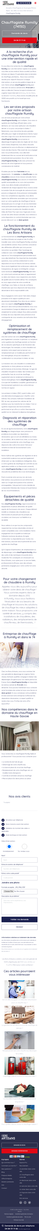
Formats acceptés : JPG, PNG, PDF (13, 887)
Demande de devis (20, 33)
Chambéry (12, 96)
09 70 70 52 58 (25, 3)
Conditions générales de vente (14, 1217)
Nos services (24, 1198)
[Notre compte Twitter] (29, 1202)
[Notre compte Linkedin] (21, 1202)
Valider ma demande (19, 919)
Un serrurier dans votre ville (28, 1186)
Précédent (19, 927)
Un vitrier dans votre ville (28, 1189)
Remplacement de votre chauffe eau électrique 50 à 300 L (19, 1052)
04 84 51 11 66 (19, 40)
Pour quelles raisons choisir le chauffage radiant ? (20, 1124)
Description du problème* (10, 896)
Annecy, (23, 93)
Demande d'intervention (20, 1151)
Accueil (8, 8)
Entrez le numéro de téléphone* (12, 864)
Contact (4, 1188)
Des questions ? (7, 1169)
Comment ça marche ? (9, 1166)
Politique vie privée (19, 1220)
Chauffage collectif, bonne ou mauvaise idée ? (19, 1076)
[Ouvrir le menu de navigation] (35, 3)
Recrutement (24, 1166)
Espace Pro (23, 1162)
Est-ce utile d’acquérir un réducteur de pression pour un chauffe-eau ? (19, 1001)
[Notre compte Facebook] (25, 1202)
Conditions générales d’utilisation (24, 1214)
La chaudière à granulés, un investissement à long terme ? (19, 1100)
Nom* (3, 855)
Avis (3, 1185)
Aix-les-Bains (30, 93)
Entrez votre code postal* (10, 873)
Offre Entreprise (7, 1178)
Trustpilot (7, 802)
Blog (3, 1172)
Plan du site (27, 1217)
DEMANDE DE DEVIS (19, 1145)
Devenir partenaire (8, 1182)
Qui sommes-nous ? (8, 1162)
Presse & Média (7, 1175)
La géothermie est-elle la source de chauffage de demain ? (19, 1026)
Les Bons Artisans (18, 1209)
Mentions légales (8, 1214)
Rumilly (27, 85)
